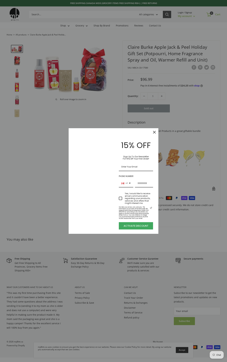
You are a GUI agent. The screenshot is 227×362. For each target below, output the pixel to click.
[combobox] (126, 183)
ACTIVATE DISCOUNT (136, 225)
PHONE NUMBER (126, 176)
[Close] (154, 132)
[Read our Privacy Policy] (151, 208)
